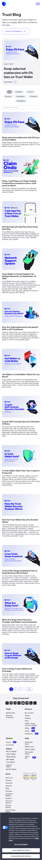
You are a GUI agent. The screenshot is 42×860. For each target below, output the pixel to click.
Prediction (31, 734)
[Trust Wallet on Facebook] (7, 703)
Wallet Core (29, 747)
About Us (9, 778)
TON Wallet (10, 762)
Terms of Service (9, 802)
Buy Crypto (29, 713)
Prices (11, 742)
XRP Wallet (10, 759)
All (9, 92)
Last (29, 689)
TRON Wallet (11, 757)
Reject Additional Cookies (21, 850)
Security (8, 96)
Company (33, 96)
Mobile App (10, 713)
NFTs (27, 721)
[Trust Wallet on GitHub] (11, 703)
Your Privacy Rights (20, 844)
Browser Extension (10, 716)
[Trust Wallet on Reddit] (23, 703)
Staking (28, 718)
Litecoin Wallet (9, 766)
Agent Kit (30, 757)
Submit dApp (30, 749)
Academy (18, 92)
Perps (29, 731)
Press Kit (9, 783)
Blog (7, 788)
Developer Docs (29, 743)
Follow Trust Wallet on (13, 31)
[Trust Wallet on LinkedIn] (31, 703)
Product (30, 92)
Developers (21, 101)
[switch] (38, 4)
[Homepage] (4, 4)
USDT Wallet (11, 754)
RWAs (29, 728)
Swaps (27, 715)
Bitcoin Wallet (11, 751)
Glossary (9, 791)
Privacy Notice (8, 806)
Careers (9, 780)
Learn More (8, 82)
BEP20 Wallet (11, 769)
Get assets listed (29, 753)
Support (9, 798)
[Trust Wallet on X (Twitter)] (19, 703)
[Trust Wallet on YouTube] (34, 703)
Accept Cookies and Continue (21, 856)
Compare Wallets (9, 794)
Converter (10, 745)
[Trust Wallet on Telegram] (27, 703)
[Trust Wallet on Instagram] (15, 703)
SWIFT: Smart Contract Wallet (31, 724)
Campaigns (20, 96)
